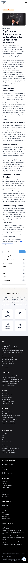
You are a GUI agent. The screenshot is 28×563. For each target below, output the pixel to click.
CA (2, 439)
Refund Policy (5, 494)
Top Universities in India (8, 412)
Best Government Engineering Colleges (12, 379)
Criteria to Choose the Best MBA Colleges (12, 530)
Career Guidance (8, 9)
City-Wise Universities (7, 417)
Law (3, 443)
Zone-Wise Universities (8, 421)
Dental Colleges (6, 395)
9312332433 (14, 467)
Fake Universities (6, 425)
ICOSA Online (5, 514)
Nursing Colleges (6, 399)
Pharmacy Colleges (7, 397)
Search (22, 252)
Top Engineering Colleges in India (10, 375)
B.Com (3, 435)
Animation (4, 433)
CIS (3, 512)
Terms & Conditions (7, 485)
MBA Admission (6, 367)
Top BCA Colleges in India (8, 377)
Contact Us (4, 483)
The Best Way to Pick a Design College (11, 535)
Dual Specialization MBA (8, 361)
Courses (4, 509)
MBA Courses (5, 356)
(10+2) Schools (5, 516)
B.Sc (3, 437)
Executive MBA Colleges (8, 363)
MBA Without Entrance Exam (9, 359)
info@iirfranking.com (9, 464)
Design (3, 445)
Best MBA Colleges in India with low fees (12, 347)
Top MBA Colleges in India (8, 345)
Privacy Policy (5, 487)
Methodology (5, 496)
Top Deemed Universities (8, 423)
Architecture (5, 446)
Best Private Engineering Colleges (10, 381)
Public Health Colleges (7, 403)
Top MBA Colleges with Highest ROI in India (12, 350)
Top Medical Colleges (7, 394)
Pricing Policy (5, 491)
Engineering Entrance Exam (9, 385)
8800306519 (7, 467)
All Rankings (5, 505)
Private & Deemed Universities (9, 419)
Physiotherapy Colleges (8, 401)
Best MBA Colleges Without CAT (10, 348)
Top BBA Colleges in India (8, 357)
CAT (3, 365)
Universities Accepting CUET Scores (11, 415)
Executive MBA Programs (8, 452)
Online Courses (5, 518)
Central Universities (7, 413)
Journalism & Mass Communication (10, 448)
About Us (4, 481)
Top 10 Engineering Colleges (9, 383)
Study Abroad (5, 511)
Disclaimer (4, 489)
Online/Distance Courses (8, 450)
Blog (3, 507)
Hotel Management (7, 441)
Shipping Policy (6, 492)
